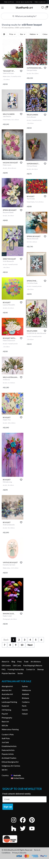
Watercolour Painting (10, 729)
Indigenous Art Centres (11, 766)
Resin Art (5, 721)
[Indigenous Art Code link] (24, 839)
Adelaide (25, 694)
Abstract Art (7, 690)
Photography (7, 718)
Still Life (5, 725)
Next (30, 644)
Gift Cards (17, 665)
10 (22, 644)
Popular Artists (8, 754)
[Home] (24, 7)
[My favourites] (42, 7)
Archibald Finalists (9, 758)
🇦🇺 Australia (16, 775)
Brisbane (25, 698)
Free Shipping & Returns (32, 665)
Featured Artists (8, 750)
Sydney (25, 686)
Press (19, 661)
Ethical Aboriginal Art (10, 762)
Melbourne (26, 690)
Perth (24, 706)
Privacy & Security (19, 853)
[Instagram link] (15, 823)
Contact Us (30, 669)
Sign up (8, 806)
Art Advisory (36, 661)
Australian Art (7, 694)
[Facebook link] (24, 823)
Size (21, 34)
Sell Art (4, 770)
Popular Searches (8, 673)
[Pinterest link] (33, 823)
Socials (20, 673)
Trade (26, 661)
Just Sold (5, 742)
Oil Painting (6, 710)
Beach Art (5, 698)
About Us (5, 661)
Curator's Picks (8, 734)
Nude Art (5, 706)
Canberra (25, 702)
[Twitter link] (24, 831)
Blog (13, 661)
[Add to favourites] (21, 71)
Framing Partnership (16, 669)
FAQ (3, 669)
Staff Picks (6, 738)
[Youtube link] (33, 831)
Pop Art (5, 714)
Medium (33, 34)
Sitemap (40, 669)
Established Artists (9, 746)
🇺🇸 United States (17, 778)
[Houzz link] (15, 831)
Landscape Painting (9, 702)
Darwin (25, 710)
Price (11, 34)
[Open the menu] (2, 7)
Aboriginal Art (7, 686)
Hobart (25, 714)
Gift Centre (6, 665)
